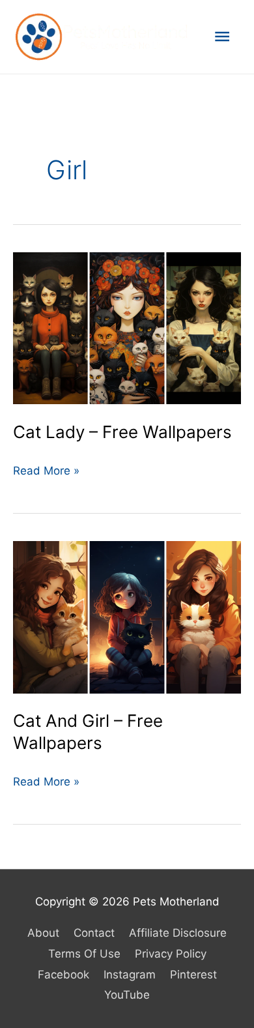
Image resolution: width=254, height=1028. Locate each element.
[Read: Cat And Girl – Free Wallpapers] (127, 616)
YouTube (127, 994)
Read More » (46, 472)
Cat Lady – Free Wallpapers (122, 432)
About (43, 932)
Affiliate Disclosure (178, 932)
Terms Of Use (84, 953)
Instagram (130, 974)
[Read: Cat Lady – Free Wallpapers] (127, 327)
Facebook (63, 974)
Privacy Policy (170, 953)
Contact (94, 932)
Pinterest (193, 974)
